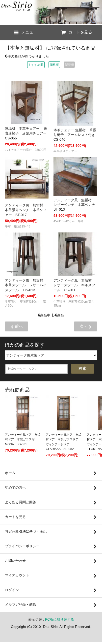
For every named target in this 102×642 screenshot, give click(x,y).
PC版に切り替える (59, 619)
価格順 (54, 64)
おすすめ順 (35, 64)
